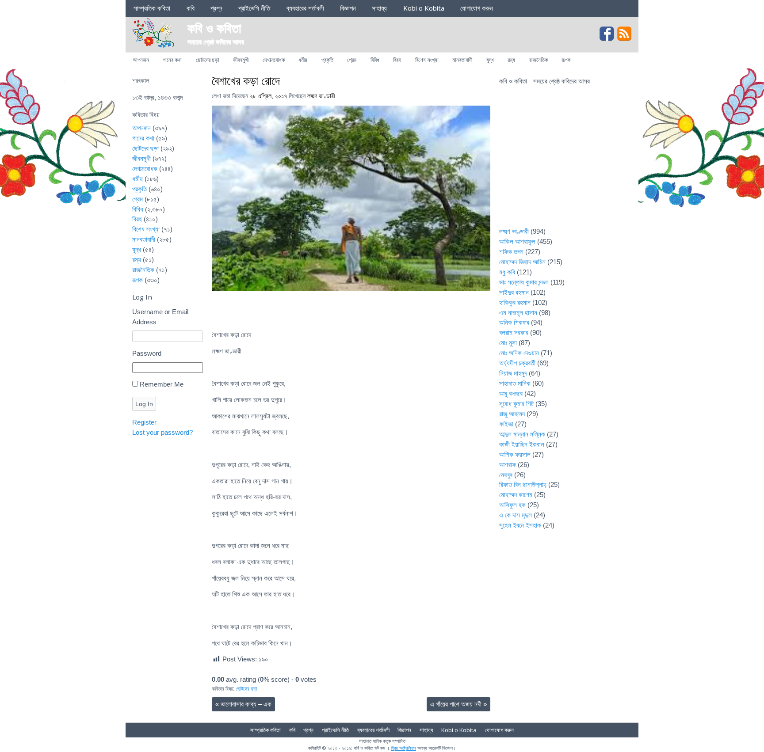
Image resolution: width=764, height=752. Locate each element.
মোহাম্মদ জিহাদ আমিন (522, 262)
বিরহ (397, 60)
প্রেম (351, 60)
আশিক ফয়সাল (515, 454)
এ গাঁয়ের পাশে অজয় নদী (458, 704)
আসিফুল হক (512, 505)
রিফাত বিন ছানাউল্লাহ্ (522, 484)
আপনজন (141, 60)
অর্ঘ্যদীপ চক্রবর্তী (517, 363)
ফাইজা (506, 424)
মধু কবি (507, 272)
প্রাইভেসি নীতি (254, 8)
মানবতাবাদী (462, 60)
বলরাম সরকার (513, 332)
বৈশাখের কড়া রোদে (246, 80)
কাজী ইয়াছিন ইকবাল (521, 444)
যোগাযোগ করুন (476, 8)
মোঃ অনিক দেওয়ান (519, 353)
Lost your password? (162, 432)
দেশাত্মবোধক (274, 60)
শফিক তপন (511, 251)
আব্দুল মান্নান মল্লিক (522, 434)
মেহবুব (505, 475)
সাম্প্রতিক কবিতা (152, 8)
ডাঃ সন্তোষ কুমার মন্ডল (524, 282)
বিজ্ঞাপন (348, 8)
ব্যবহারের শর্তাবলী (305, 8)
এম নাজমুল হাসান (518, 312)
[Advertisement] (565, 161)
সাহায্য (379, 8)
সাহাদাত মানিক (515, 383)
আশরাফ (507, 464)
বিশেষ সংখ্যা (427, 60)
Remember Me (161, 384)
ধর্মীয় (302, 60)
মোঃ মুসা (508, 342)
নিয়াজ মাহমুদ (513, 373)
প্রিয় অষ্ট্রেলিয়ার (403, 747)
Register (144, 422)
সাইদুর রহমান (514, 292)
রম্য (511, 60)
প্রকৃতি (327, 60)
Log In (144, 403)
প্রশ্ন (216, 8)
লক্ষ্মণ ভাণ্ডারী (321, 96)
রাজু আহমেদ (512, 414)
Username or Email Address (160, 317)
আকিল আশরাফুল (517, 241)
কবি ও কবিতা (214, 27)
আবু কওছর (511, 393)
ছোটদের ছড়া (207, 60)
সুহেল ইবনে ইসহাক (520, 525)
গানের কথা (172, 60)
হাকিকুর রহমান (515, 302)
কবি (191, 8)
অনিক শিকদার (514, 322)
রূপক (566, 60)
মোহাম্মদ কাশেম (515, 494)
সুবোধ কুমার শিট (516, 403)
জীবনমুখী (240, 60)
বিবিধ (375, 60)
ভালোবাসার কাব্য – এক (243, 704)
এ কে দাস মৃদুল (515, 515)
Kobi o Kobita (423, 8)
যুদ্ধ (490, 60)
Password (146, 353)
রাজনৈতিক (538, 60)
